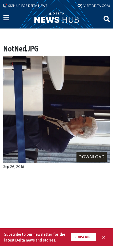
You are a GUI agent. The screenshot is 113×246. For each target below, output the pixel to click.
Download (92, 157)
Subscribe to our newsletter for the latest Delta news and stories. (34, 237)
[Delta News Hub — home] (56, 25)
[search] (107, 18)
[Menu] (6, 18)
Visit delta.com (96, 5)
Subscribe (83, 237)
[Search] (107, 18)
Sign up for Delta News (27, 5)
